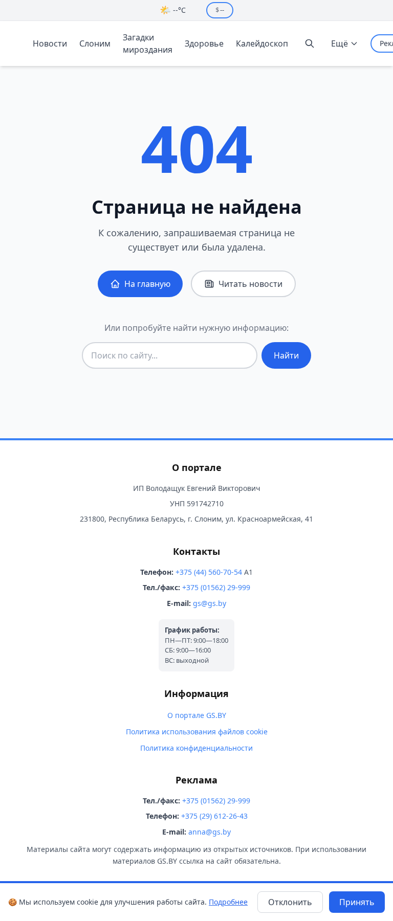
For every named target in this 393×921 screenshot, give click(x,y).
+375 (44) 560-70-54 (209, 572)
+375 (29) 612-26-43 (214, 816)
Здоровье (204, 43)
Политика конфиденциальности (196, 748)
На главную (147, 283)
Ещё (339, 43)
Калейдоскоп (262, 43)
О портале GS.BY (196, 715)
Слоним (95, 43)
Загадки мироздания (147, 43)
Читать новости (250, 283)
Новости (50, 43)
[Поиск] (309, 43)
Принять (357, 902)
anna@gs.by (209, 832)
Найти (286, 355)
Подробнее (228, 902)
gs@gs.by (209, 603)
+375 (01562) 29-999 (216, 587)
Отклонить (290, 902)
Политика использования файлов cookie (197, 731)
